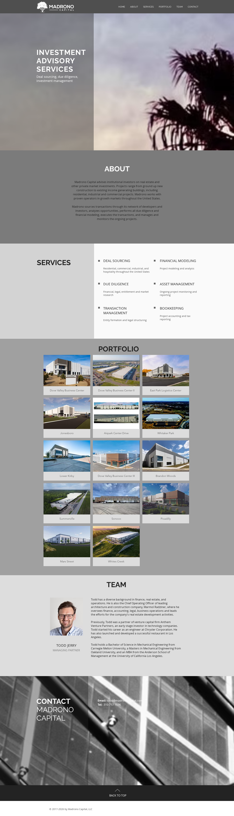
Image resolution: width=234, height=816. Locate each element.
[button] (67, 375)
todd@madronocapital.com (125, 700)
